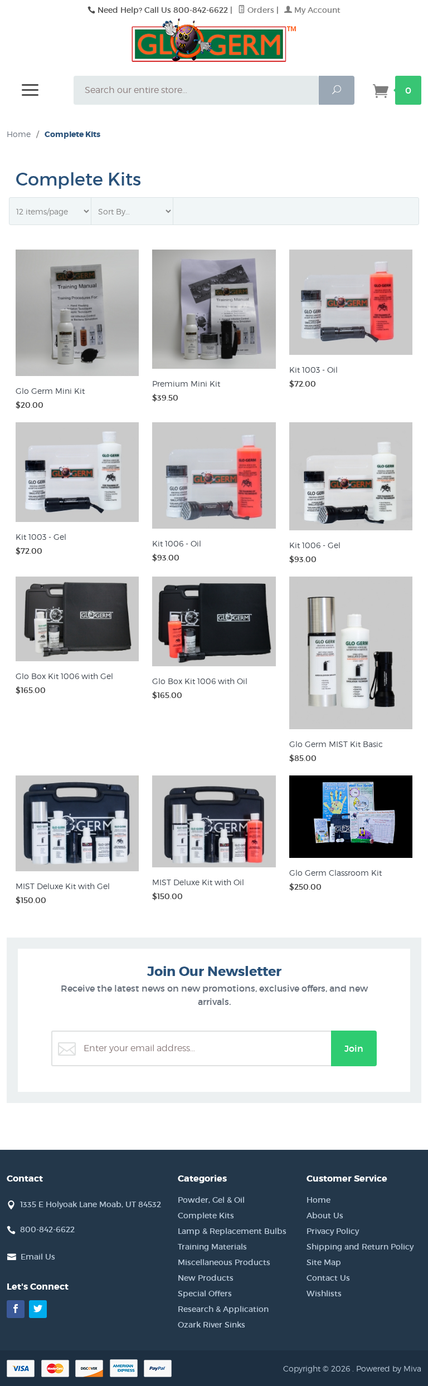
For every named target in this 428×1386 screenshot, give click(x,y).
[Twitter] (38, 1309)
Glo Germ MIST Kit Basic (336, 744)
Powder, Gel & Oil (211, 1200)
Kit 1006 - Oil (176, 543)
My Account (316, 10)
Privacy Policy (333, 1231)
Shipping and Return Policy (360, 1247)
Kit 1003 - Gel (41, 536)
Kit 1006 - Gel (315, 545)
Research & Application (223, 1309)
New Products (206, 1278)
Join (353, 1048)
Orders (259, 10)
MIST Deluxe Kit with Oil (198, 882)
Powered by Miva (388, 1368)
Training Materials (212, 1247)
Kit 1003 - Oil (313, 369)
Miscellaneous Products (224, 1262)
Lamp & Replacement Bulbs (232, 1231)
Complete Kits (206, 1216)
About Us (325, 1216)
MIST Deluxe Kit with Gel (63, 886)
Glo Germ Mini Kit (50, 391)
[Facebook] (16, 1309)
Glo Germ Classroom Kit (335, 872)
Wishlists (324, 1294)
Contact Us (328, 1278)
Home (19, 134)
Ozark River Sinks (211, 1325)
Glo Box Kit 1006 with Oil (199, 681)
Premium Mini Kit (186, 383)
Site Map (324, 1262)
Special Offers (205, 1294)
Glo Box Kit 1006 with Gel (64, 676)
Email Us (38, 1257)
